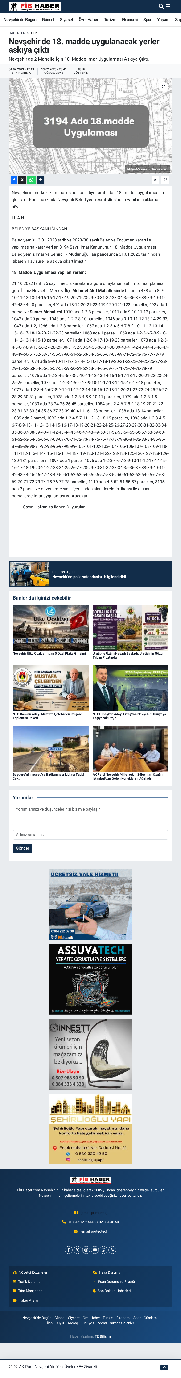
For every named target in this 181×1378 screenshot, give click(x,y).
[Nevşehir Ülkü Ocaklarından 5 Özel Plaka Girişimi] (51, 627)
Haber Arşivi (28, 1300)
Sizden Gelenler (122, 1323)
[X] (77, 1250)
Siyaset (66, 19)
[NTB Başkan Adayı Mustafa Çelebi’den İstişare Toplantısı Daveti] (51, 687)
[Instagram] (86, 1250)
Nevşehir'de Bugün (20, 19)
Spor (147, 19)
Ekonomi (130, 19)
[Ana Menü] (168, 6)
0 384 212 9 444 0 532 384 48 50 (94, 1222)
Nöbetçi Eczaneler (33, 1272)
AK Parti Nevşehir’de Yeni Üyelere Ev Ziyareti (58, 1366)
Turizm (110, 19)
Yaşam (163, 19)
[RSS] (112, 1250)
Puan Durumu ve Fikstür (116, 1282)
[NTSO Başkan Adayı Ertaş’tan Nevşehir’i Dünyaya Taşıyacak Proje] (131, 687)
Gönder (22, 848)
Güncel (48, 19)
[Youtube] (95, 1250)
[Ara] (161, 6)
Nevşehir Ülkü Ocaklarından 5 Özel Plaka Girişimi (49, 653)
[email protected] (94, 1213)
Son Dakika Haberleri (114, 1291)
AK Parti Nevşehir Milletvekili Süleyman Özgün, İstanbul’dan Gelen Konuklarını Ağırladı (128, 776)
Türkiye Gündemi (94, 1323)
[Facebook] (69, 1250)
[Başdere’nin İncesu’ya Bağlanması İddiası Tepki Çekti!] (51, 748)
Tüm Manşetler (30, 1291)
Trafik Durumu (29, 1282)
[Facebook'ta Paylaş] (14, 180)
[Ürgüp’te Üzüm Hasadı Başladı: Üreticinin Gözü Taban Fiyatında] (131, 627)
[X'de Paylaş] (22, 180)
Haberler (17, 33)
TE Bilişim (103, 1336)
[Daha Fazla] (40, 180)
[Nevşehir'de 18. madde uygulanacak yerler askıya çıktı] (91, 126)
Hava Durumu (109, 1272)
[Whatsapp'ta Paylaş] (31, 180)
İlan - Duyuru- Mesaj (62, 1323)
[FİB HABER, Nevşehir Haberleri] (35, 7)
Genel (36, 33)
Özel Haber (89, 19)
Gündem (150, 1318)
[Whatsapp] (103, 1250)
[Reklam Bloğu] (90, 904)
